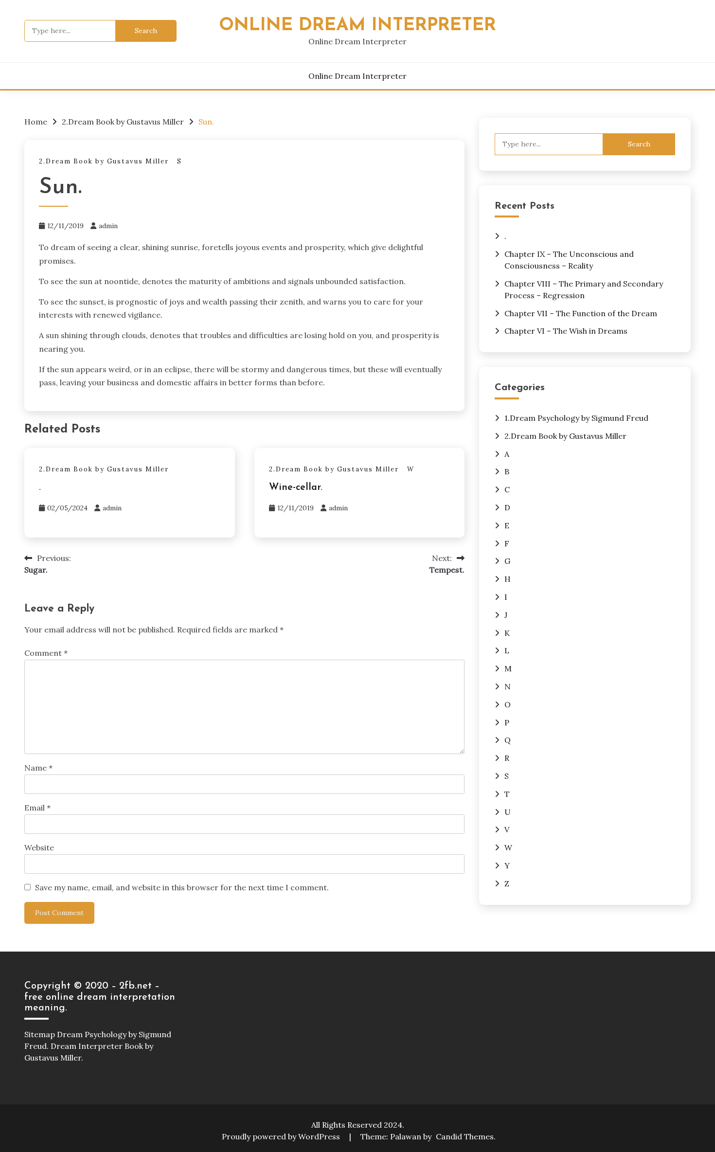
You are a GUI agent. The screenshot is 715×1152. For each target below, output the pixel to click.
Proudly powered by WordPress (282, 1136)
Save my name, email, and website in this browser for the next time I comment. (182, 887)
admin (108, 225)
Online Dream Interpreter (357, 26)
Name (38, 768)
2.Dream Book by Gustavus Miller (104, 161)
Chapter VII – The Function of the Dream (580, 313)
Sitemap (39, 1034)
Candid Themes (465, 1136)
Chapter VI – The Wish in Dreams (565, 331)
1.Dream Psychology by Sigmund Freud (576, 418)
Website (39, 847)
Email (37, 807)
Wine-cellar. (295, 487)
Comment (46, 653)
